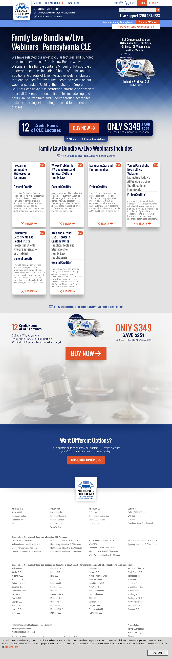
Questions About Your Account (140, 523)
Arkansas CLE (17, 579)
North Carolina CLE (96, 591)
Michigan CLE (56, 598)
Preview (29, 223)
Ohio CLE (92, 598)
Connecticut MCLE (19, 591)
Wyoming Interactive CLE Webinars (142, 544)
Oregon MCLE (94, 605)
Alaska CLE (16, 572)
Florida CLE (16, 598)
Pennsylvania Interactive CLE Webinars (66, 552)
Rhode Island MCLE (136, 568)
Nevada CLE (94, 572)
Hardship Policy (134, 632)
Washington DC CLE (136, 598)
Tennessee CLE (134, 576)
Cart (132, 3)
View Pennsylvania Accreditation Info (136, 26)
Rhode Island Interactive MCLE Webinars (101, 542)
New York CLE (95, 587)
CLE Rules (93, 512)
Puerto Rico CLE (95, 613)
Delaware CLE (17, 594)
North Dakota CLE (96, 594)
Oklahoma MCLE (95, 602)
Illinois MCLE (55, 568)
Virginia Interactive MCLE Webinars (103, 551)
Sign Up (153, 3)
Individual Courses (58, 516)
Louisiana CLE (56, 587)
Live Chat (131, 516)
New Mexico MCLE (96, 583)
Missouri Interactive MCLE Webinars (26, 552)
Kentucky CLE (55, 583)
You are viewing (118, 22)
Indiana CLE (55, 572)
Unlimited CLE (56, 523)
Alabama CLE (17, 568)
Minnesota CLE (56, 602)
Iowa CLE (54, 576)
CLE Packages (52, 3)
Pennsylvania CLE (96, 609)
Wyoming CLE (133, 609)
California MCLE (18, 583)
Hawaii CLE (16, 609)
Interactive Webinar (95, 139)
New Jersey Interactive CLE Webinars (65, 544)
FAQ (13, 523)
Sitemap (131, 636)
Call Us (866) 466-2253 (137, 512)
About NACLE (17, 512)
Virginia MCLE (133, 591)
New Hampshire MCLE (98, 576)
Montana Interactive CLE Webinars (64, 540)
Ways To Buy (55, 527)
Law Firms (74, 3)
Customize (84, 460)
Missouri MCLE (56, 609)
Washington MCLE (135, 594)
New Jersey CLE (95, 579)
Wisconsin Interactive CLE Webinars (142, 540)
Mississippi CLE (56, 605)
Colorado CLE (17, 587)
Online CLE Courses (97, 520)
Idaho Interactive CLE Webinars (24, 548)
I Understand (158, 653)
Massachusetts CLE (58, 594)
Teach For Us (17, 520)
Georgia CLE (17, 602)
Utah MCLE (132, 583)
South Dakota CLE (135, 572)
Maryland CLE (56, 591)
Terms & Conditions (136, 629)
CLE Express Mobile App (99, 516)
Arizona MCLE (17, 576)
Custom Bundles (57, 520)
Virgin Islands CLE (135, 587)
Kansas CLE (55, 579)
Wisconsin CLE (134, 605)
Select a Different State (148, 23)
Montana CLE (55, 613)
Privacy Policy (11, 647)
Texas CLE (132, 579)
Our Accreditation (19, 516)
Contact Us (132, 519)
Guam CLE (16, 605)
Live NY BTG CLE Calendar (23, 540)
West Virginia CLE (135, 602)
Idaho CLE (16, 613)
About (37, 3)
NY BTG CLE (94, 523)
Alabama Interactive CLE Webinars (26, 544)
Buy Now (81, 128)
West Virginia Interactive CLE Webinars (105, 555)
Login (142, 3)
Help (116, 3)
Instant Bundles (56, 512)
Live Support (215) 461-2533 (140, 15)
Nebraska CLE (95, 568)
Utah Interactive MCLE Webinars (102, 548)
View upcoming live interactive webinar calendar (88, 155)
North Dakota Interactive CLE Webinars (66, 548)
